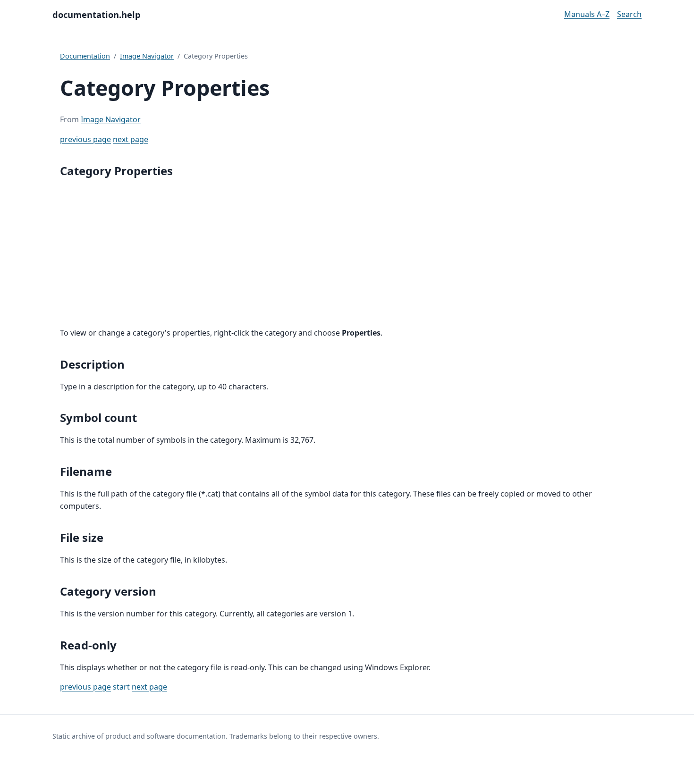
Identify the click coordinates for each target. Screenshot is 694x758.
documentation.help (96, 14)
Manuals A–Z (586, 14)
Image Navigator (147, 55)
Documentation (85, 55)
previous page (85, 139)
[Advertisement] (347, 253)
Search (629, 14)
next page (130, 139)
